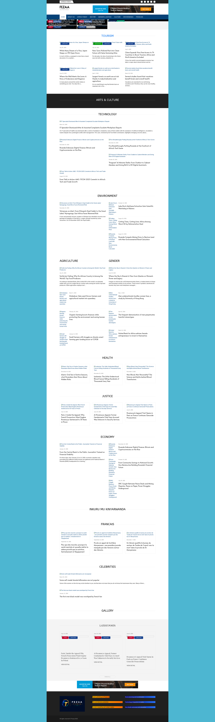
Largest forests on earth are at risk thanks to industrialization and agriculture (105, 78)
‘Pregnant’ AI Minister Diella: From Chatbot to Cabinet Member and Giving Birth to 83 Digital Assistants (129, 163)
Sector (93, 17)
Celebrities (107, 566)
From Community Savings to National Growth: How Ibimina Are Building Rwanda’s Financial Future (135, 464)
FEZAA (64, 7)
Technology (120, 21)
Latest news (112, 21)
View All (108, 676)
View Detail (65, 664)
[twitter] (145, 2)
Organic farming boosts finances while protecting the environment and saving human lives (87, 317)
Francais (139, 17)
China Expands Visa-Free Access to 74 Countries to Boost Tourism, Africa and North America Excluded (140, 54)
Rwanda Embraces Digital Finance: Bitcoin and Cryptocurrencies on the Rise (77, 149)
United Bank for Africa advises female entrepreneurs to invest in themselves (132, 334)
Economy (107, 437)
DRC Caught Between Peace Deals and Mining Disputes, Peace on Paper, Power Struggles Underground (136, 486)
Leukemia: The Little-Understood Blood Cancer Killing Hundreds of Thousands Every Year (106, 378)
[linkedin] (148, 2)
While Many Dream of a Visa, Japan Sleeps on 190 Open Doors (73, 51)
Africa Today (82, 17)
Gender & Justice (104, 17)
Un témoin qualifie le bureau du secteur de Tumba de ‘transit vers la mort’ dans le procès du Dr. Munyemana (140, 546)
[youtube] (154, 2)
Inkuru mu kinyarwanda (107, 509)
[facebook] (142, 2)
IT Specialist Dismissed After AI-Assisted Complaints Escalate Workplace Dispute (91, 127)
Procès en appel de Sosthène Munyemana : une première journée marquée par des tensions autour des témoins (107, 546)
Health (107, 357)
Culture (117, 17)
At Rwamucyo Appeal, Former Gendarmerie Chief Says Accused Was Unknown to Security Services (107, 417)
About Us (71, 17)
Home (63, 17)
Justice (107, 396)
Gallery (107, 610)
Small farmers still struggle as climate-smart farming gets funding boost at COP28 (86, 338)
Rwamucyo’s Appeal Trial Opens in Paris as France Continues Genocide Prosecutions (61, 24)
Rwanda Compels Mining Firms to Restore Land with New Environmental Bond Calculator (136, 238)
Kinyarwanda (128, 17)
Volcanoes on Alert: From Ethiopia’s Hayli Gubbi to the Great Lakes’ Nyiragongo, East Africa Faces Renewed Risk (83, 212)
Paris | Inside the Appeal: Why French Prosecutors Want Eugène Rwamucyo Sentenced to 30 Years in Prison (74, 418)
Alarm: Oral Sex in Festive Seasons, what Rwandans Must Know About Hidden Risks (74, 377)
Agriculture (69, 261)
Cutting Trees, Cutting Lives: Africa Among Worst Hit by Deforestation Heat (134, 222)
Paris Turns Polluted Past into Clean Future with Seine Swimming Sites (105, 51)
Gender (114, 261)
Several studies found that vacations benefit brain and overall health (139, 77)
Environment (98, 43)
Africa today (66, 1)
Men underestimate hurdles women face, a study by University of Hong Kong (134, 297)
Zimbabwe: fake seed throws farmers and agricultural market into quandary (85, 297)
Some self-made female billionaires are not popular (79, 580)
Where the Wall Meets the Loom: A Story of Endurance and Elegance (73, 77)
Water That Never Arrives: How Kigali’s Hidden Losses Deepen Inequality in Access (91, 24)
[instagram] (151, 2)
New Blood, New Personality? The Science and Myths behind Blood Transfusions (139, 377)
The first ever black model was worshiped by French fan (81, 596)
